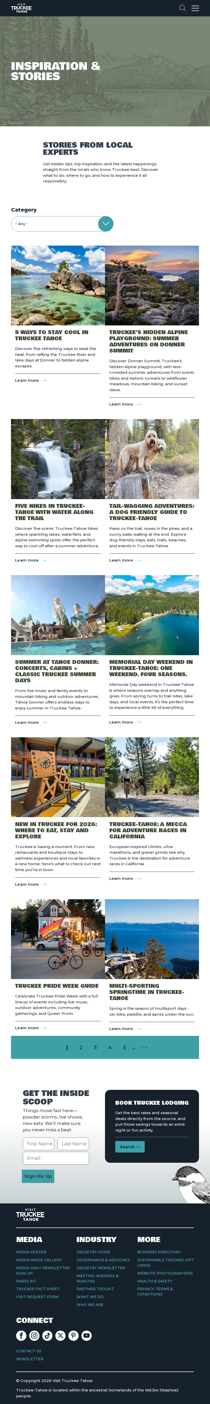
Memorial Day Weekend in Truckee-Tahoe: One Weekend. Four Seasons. (151, 668)
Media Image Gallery (39, 1260)
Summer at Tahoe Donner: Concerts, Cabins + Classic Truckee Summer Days (57, 671)
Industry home (93, 1252)
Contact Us (28, 1351)
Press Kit (26, 1281)
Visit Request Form (37, 1297)
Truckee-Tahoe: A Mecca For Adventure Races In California (148, 830)
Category (24, 210)
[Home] (21, 8)
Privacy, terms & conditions (155, 1292)
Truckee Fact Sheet (38, 1289)
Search (127, 1146)
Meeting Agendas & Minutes (98, 1279)
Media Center (31, 1252)
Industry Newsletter (101, 1268)
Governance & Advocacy (103, 1260)
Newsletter (30, 1359)
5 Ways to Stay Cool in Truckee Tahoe (51, 336)
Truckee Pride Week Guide (57, 986)
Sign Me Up (38, 1176)
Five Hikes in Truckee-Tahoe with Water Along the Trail (54, 512)
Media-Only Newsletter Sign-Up (43, 1271)
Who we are (90, 1304)
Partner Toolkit (95, 1289)
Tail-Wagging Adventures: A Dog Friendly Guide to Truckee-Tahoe (151, 512)
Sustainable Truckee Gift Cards (165, 1263)
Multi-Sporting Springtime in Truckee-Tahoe (146, 992)
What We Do (90, 1297)
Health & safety (154, 1281)
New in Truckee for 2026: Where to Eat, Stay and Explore (56, 830)
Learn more (30, 380)
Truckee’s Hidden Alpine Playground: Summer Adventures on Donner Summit (148, 342)
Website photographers (165, 1273)
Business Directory (159, 1252)
